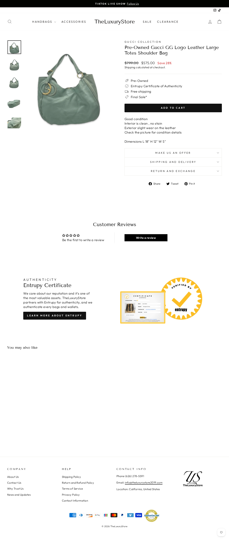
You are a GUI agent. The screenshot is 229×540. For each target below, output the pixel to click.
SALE (147, 21)
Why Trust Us (15, 488)
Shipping (130, 67)
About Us (13, 477)
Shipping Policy (71, 477)
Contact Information (75, 500)
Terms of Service (72, 488)
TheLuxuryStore (114, 21)
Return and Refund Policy (78, 482)
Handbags (42, 21)
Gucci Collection (143, 41)
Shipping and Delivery (173, 162)
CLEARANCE (168, 21)
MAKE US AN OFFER (173, 152)
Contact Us (14, 482)
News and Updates (19, 494)
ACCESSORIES (73, 21)
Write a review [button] (146, 238)
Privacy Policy (71, 494)
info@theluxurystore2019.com (143, 482)
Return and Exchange (173, 171)
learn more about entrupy (54, 315)
